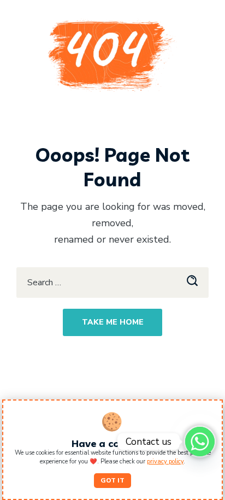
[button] (112, 480)
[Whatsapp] (200, 441)
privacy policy (165, 461)
